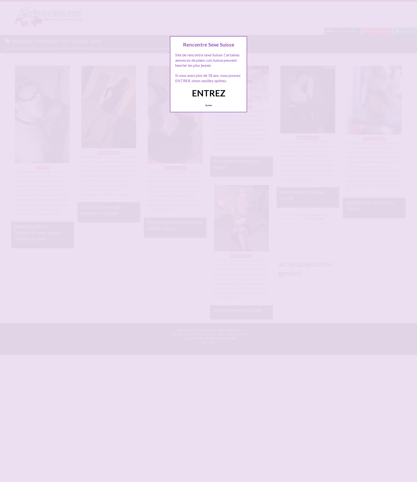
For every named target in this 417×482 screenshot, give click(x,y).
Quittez (208, 105)
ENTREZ (208, 93)
